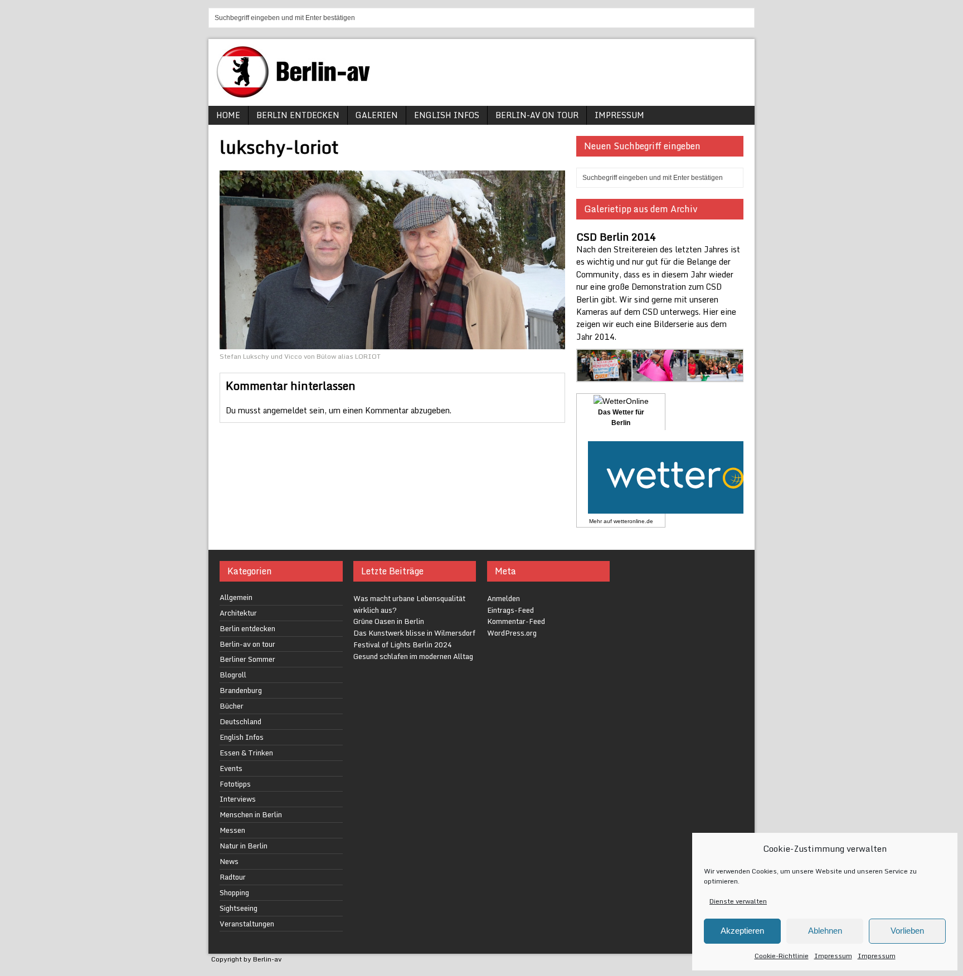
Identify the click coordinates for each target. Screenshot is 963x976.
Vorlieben (907, 930)
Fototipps (235, 784)
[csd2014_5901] (605, 375)
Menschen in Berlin (251, 814)
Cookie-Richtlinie (782, 955)
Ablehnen (825, 930)
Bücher (232, 706)
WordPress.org (512, 633)
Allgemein (236, 597)
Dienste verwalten (738, 901)
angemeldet (285, 410)
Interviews (238, 799)
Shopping (234, 892)
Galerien (377, 115)
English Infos (446, 115)
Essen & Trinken (246, 752)
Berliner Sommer (247, 659)
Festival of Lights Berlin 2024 (402, 644)
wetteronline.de (633, 521)
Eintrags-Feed (510, 610)
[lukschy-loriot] (392, 342)
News (229, 861)
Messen (232, 830)
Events (231, 768)
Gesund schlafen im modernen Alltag (413, 656)
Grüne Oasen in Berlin (388, 621)
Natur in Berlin (244, 846)
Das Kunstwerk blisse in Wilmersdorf (414, 633)
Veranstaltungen (247, 924)
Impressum (833, 955)
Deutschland (240, 721)
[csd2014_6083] (715, 375)
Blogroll (233, 674)
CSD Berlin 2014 (616, 236)
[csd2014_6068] (660, 375)
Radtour (233, 877)
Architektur (238, 613)
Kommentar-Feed (516, 621)
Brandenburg (241, 690)
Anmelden (503, 598)
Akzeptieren (742, 930)
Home (228, 115)
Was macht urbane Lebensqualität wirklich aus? (409, 604)
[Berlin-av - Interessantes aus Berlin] (297, 93)
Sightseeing (238, 908)
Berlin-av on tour (536, 115)
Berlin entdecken (297, 115)
